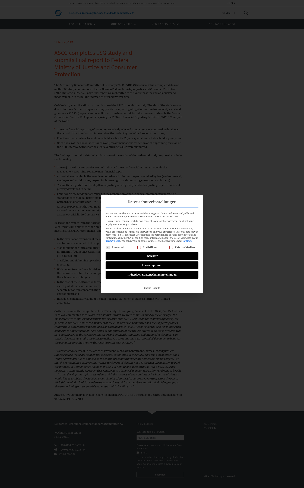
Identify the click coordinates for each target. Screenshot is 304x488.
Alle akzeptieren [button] (152, 265)
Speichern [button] (152, 256)
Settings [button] (187, 241)
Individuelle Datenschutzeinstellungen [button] (152, 274)
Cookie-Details (152, 288)
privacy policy (113, 241)
